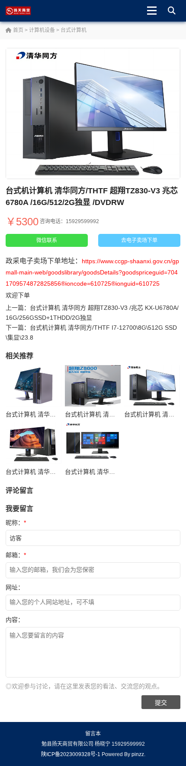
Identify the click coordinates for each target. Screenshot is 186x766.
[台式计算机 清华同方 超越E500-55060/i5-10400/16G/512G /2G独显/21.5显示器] (93, 443)
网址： (15, 587)
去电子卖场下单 (139, 240)
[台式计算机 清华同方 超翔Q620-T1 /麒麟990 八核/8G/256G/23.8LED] (33, 386)
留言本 (93, 734)
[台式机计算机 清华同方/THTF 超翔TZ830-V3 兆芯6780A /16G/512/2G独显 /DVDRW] (152, 386)
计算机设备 (42, 30)
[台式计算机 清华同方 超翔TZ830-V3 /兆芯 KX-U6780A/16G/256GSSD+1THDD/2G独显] (33, 443)
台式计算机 (74, 30)
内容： (15, 619)
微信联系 (46, 240)
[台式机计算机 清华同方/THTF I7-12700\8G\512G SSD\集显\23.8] (93, 386)
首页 (17, 30)
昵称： (16, 522)
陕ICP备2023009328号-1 (70, 754)
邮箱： (16, 555)
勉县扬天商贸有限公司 (26, 10)
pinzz (137, 754)
